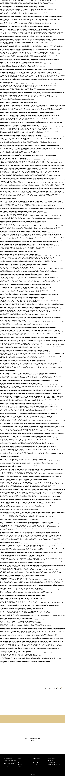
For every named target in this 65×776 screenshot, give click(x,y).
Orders (34, 760)
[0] (56, 688)
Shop (19, 762)
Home (31, 718)
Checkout (19, 766)
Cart (19, 768)
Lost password (35, 764)
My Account (20, 764)
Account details (35, 762)
